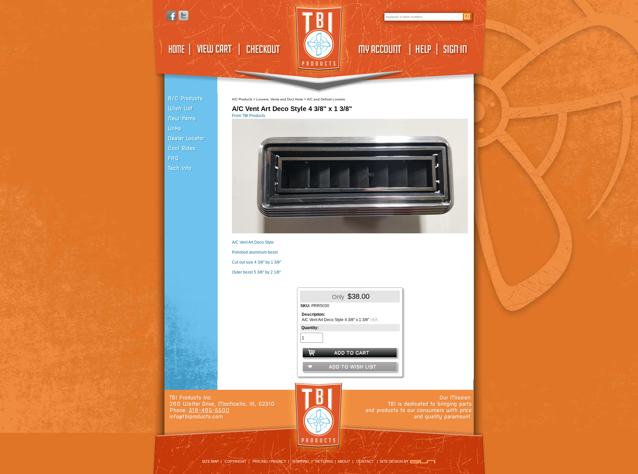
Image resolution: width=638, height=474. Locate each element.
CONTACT (365, 461)
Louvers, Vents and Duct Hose (279, 99)
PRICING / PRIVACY (269, 461)
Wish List (180, 108)
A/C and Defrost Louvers (326, 99)
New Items (182, 118)
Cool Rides (181, 148)
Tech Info (179, 168)
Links (174, 128)
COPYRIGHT (236, 461)
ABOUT (344, 461)
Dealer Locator (186, 138)
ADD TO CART (352, 352)
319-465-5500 (209, 410)
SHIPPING (300, 461)
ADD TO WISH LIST (351, 366)
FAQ (173, 158)
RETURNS (324, 461)
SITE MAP (210, 461)
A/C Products (185, 98)
